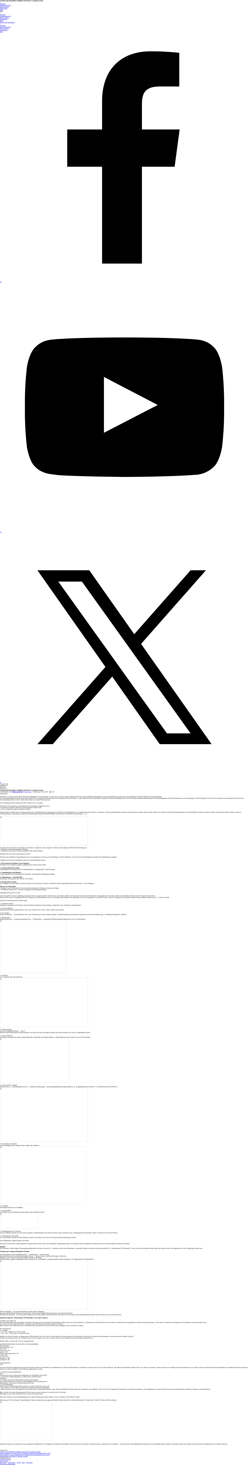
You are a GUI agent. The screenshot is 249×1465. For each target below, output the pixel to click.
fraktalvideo (3, 8)
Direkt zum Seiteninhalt (7, 22)
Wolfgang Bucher (5, 1459)
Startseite (3, 4)
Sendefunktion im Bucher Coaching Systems (14, 1456)
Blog (1, 10)
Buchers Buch (4, 7)
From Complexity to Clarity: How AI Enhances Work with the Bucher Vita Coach (25, 1453)
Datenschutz (11, 1462)
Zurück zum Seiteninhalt (7, 1464)
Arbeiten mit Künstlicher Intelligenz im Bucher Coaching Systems (20, 1452)
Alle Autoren (4, 1461)
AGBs (19, 1462)
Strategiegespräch (5, 5)
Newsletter (29, 1462)
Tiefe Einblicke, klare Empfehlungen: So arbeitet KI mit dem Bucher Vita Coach (24, 1455)
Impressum (3, 1462)
